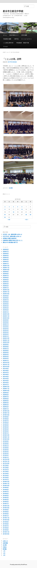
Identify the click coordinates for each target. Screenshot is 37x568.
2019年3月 (6, 429)
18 (13, 212)
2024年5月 (6, 304)
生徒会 (5, 547)
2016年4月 (6, 497)
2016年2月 (6, 501)
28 (26, 214)
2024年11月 (6, 292)
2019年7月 (6, 421)
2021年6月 (6, 374)
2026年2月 (6, 261)
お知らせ (5, 541)
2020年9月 (6, 393)
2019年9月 (6, 417)
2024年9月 (6, 296)
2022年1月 (6, 360)
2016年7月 (6, 491)
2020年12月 (6, 386)
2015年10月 (6, 508)
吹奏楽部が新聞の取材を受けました (13, 240)
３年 (4, 555)
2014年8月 (6, 524)
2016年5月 (6, 495)
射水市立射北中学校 (13, 11)
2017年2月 (6, 477)
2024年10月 (6, 294)
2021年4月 (6, 378)
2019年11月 (6, 413)
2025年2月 (6, 286)
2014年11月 (6, 518)
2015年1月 (6, 516)
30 (5, 217)
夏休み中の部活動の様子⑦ (10, 242)
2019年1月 (6, 433)
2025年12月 (6, 265)
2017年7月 (6, 469)
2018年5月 (6, 449)
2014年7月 (6, 526)
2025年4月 (6, 282)
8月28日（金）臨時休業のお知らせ (12, 234)
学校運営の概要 (7, 39)
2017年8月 (6, 467)
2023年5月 (6, 328)
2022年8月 (6, 346)
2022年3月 (6, 356)
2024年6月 (6, 302)
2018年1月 (6, 457)
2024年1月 (6, 312)
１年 (4, 551)
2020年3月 (6, 405)
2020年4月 (6, 403)
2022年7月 (6, 348)
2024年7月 (6, 300)
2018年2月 (6, 455)
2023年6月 (6, 326)
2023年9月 (6, 320)
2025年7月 (6, 275)
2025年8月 (6, 273)
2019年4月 (6, 427)
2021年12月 (6, 362)
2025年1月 (6, 288)
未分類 (11, 188)
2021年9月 (6, 368)
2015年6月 (6, 512)
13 (22, 209)
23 (5, 214)
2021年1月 (6, 384)
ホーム (5, 35)
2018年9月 (6, 441)
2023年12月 (6, 314)
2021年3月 (6, 380)
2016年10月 (6, 485)
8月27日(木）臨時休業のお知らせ (12, 236)
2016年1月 (6, 503)
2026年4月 (6, 257)
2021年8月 (6, 370)
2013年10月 (6, 534)
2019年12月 (6, 411)
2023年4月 (6, 330)
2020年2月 (6, 407)
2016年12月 (6, 481)
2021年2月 (6, 382)
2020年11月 (6, 388)
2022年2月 (6, 358)
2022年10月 (6, 342)
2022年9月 (6, 344)
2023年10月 (6, 318)
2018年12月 (6, 435)
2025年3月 (6, 284)
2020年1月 (6, 409)
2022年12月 (6, 338)
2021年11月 (6, 364)
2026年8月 (6, 249)
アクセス (5, 46)
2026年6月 (6, 253)
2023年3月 (6, 332)
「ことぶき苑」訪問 (12, 58)
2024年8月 (6, 298)
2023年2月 (6, 334)
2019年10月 (6, 415)
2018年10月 (6, 439)
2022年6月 (6, 350)
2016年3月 (6, 499)
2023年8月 (6, 322)
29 (30, 214)
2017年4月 (6, 475)
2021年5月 (6, 376)
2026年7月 (6, 251)
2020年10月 (6, 390)
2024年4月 (6, 306)
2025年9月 (6, 271)
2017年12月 (6, 459)
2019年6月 (6, 423)
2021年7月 (6, 372)
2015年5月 (6, 514)
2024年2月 (6, 310)
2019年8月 (6, 419)
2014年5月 (6, 530)
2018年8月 (6, 443)
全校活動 (5, 543)
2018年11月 (6, 437)
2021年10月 (6, 366)
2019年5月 (6, 425)
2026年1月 (6, 263)
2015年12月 (6, 506)
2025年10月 (6, 269)
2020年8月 (6, 395)
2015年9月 (6, 510)
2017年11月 (6, 461)
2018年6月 (6, 447)
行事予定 (16, 39)
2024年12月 (6, 290)
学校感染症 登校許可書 (22, 42)
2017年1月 (6, 479)
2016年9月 (6, 487)
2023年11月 (6, 316)
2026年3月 (6, 259)
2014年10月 (6, 520)
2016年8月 (6, 489)
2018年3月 (6, 453)
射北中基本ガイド (14, 35)
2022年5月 (6, 352)
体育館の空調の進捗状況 (9, 238)
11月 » (26, 219)
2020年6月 (6, 399)
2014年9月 (6, 522)
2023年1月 (6, 336)
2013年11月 (6, 532)
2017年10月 (6, 463)
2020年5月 (6, 401)
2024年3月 (6, 308)
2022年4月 (6, 354)
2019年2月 (6, 431)
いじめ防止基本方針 (8, 42)
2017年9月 (6, 465)
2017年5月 (6, 473)
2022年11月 (6, 340)
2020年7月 (6, 397)
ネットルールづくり (26, 39)
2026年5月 (6, 255)
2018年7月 (6, 445)
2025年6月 (6, 277)
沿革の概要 (24, 35)
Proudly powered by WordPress (18, 564)
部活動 (5, 549)
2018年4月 (6, 451)
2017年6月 (6, 471)
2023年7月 (6, 324)
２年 (4, 553)
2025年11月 (6, 267)
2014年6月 (6, 528)
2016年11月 (6, 483)
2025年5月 (6, 280)
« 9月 (8, 219)
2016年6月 (6, 493)
